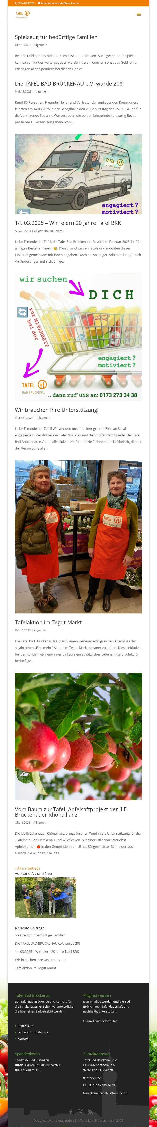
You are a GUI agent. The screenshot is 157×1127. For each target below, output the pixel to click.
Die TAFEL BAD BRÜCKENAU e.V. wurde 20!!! (69, 83)
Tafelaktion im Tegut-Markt (48, 622)
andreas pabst (63, 1120)
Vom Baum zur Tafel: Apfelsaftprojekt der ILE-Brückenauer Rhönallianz (71, 811)
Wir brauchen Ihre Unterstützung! (57, 409)
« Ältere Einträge (27, 868)
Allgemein (40, 45)
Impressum (25, 1026)
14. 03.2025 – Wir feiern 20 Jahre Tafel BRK (68, 223)
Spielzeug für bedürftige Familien (56, 37)
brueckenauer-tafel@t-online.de (105, 1093)
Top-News (56, 231)
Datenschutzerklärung (33, 1032)
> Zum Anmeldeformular (100, 1021)
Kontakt (23, 1038)
